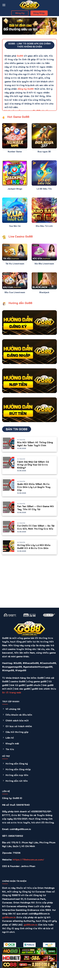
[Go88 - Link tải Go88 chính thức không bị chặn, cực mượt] (29, 5)
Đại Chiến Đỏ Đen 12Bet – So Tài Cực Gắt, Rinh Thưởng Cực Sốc (35, 527)
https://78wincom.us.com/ (28, 859)
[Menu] (4, 4)
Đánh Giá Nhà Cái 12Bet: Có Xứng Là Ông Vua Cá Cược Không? (33, 464)
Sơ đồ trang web (11, 692)
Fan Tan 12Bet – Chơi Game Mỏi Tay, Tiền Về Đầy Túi (35, 508)
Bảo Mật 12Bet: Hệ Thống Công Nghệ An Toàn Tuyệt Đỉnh (35, 444)
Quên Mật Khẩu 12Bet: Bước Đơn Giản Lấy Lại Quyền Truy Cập (33, 487)
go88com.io (9, 917)
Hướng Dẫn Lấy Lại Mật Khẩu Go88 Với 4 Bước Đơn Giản (33, 547)
